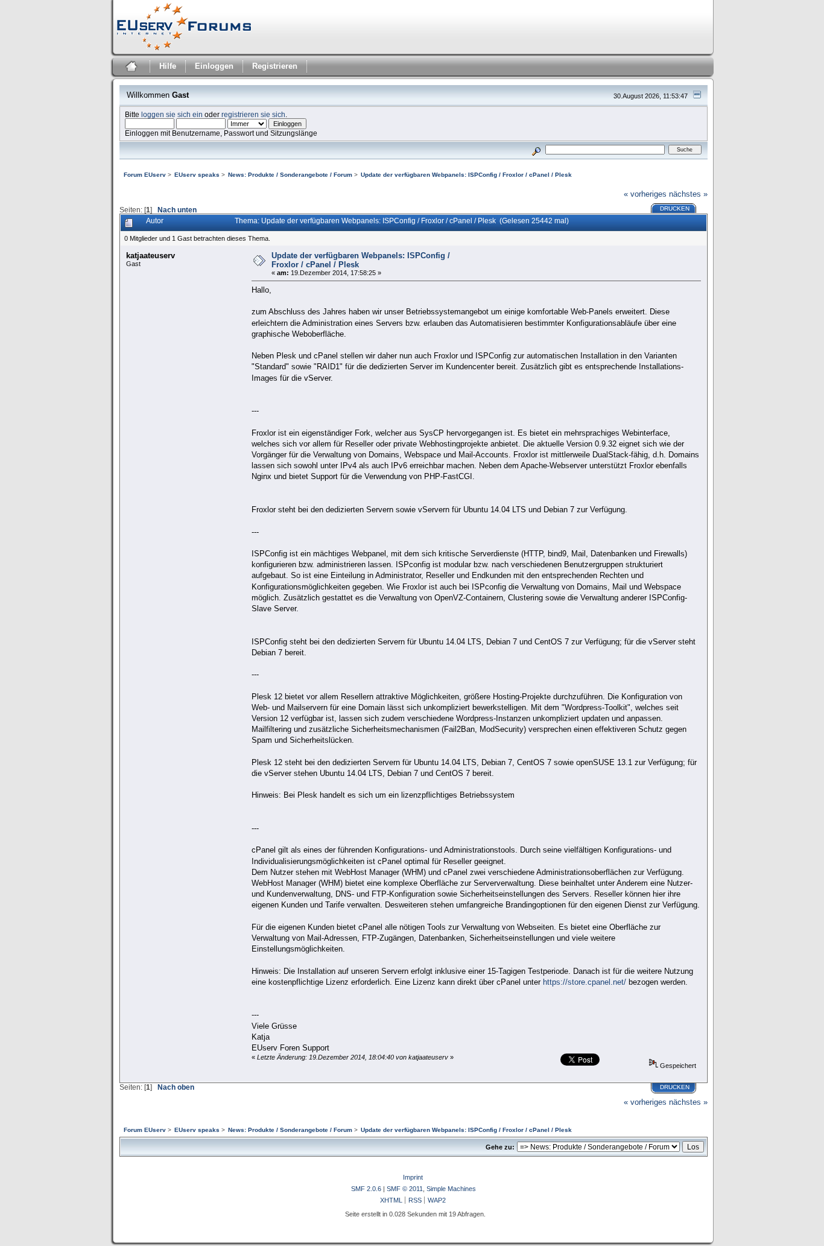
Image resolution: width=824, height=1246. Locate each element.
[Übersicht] (130, 67)
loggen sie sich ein (172, 114)
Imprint (413, 1177)
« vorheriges (645, 194)
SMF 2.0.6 (366, 1188)
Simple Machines (451, 1188)
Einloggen (214, 66)
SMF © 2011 (405, 1188)
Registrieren (274, 66)
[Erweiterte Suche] (536, 149)
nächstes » (688, 194)
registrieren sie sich (253, 114)
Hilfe (167, 66)
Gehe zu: (500, 1147)
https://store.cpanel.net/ (584, 982)
